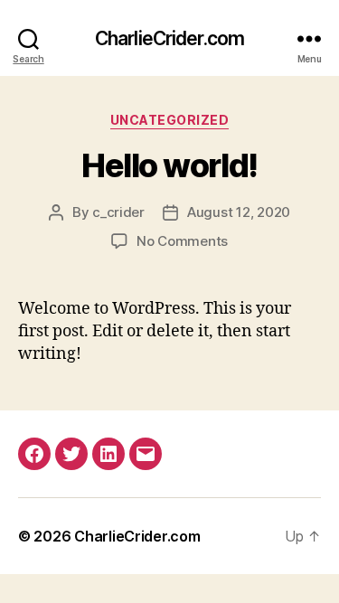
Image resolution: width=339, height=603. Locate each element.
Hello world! (169, 165)
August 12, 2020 (238, 212)
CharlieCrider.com (169, 38)
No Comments (182, 241)
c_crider (118, 212)
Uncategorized (170, 119)
